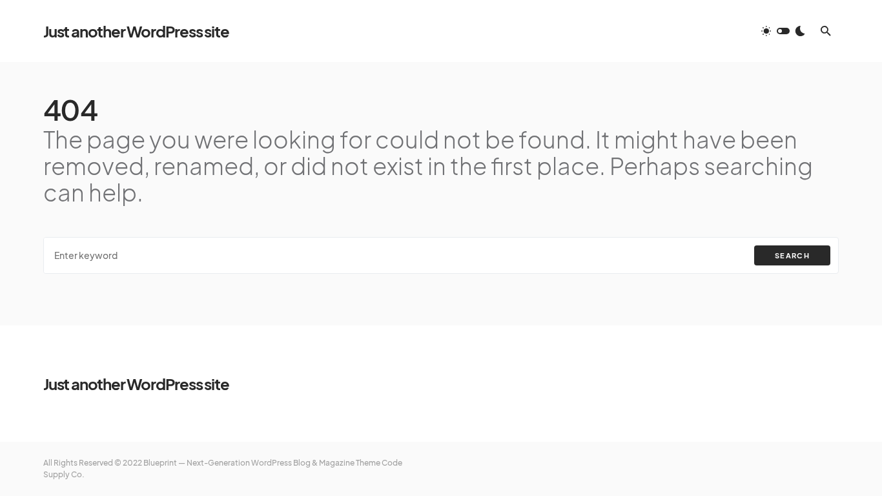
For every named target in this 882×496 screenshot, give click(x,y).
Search (792, 255)
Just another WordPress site (136, 31)
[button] (783, 31)
